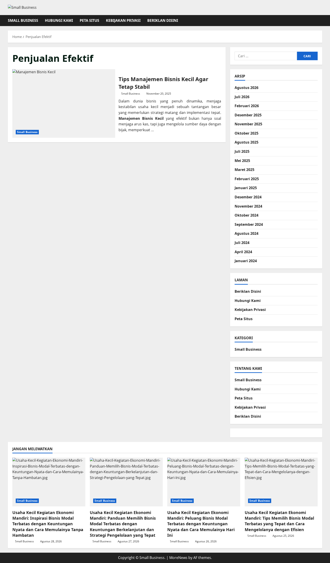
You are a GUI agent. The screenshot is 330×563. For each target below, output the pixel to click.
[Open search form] (320, 20)
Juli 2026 (242, 96)
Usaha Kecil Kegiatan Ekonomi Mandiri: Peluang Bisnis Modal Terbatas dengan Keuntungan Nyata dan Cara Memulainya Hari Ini (201, 524)
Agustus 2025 (246, 142)
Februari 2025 (247, 178)
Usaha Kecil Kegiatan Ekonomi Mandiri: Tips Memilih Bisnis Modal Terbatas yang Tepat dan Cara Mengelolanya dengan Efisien (279, 521)
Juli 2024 (242, 242)
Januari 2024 (246, 260)
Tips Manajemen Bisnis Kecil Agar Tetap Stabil (63, 103)
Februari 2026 (247, 105)
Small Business (23, 20)
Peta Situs (89, 20)
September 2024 (249, 224)
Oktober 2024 (246, 215)
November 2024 (248, 206)
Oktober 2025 (246, 133)
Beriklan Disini (162, 20)
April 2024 (243, 251)
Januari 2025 (246, 187)
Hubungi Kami (59, 20)
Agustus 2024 (246, 233)
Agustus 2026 (246, 87)
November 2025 (248, 124)
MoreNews (178, 557)
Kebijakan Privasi (123, 20)
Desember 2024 (248, 197)
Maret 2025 (244, 169)
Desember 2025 (248, 115)
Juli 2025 (242, 151)
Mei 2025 (242, 160)
